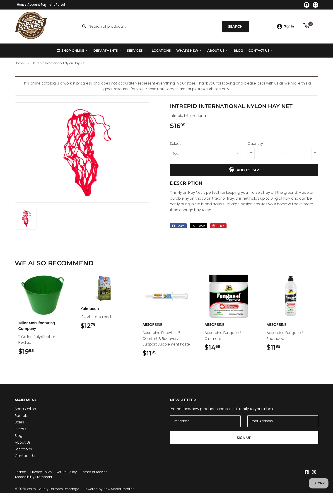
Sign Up (244, 437)
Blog (238, 50)
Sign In (289, 26)
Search (238, 26)
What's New (187, 50)
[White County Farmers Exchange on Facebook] (307, 472)
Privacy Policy (41, 472)
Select (175, 143)
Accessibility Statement (33, 477)
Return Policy (66, 472)
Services (135, 50)
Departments (106, 50)
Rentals (21, 415)
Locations (161, 50)
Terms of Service (94, 472)
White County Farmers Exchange (53, 489)
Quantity (255, 143)
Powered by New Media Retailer (109, 489)
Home (19, 63)
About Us (216, 50)
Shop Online (72, 50)
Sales (19, 422)
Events (20, 429)
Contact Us (259, 50)
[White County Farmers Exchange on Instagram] (314, 472)
